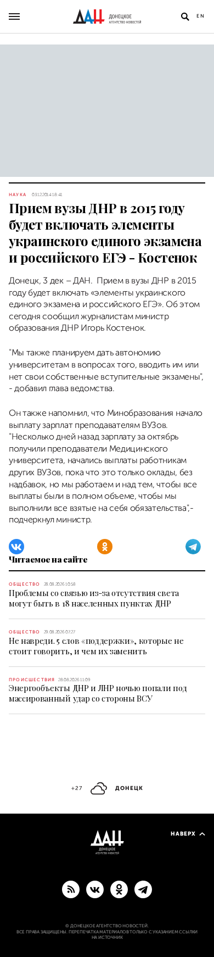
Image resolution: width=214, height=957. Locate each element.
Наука (17, 194)
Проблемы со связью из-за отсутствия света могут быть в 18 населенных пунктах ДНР (94, 598)
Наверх (183, 834)
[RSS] (71, 889)
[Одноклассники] (104, 546)
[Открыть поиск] (185, 16)
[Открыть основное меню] (14, 16)
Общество (25, 584)
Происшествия (32, 679)
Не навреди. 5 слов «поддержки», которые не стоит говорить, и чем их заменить (96, 645)
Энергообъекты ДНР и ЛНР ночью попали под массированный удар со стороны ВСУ (98, 693)
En (200, 16)
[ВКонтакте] (16, 546)
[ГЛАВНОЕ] (143, 889)
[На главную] (107, 16)
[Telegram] (193, 546)
